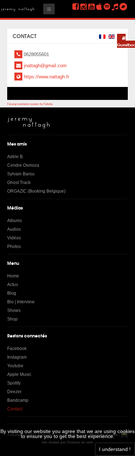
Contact (14, 408)
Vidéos (14, 237)
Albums (14, 220)
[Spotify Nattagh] (107, 6)
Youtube (15, 365)
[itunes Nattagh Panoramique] (99, 6)
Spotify (14, 383)
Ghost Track (19, 182)
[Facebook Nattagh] (75, 6)
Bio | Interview (21, 301)
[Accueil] (28, 122)
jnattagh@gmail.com (45, 65)
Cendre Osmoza (23, 165)
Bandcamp (17, 400)
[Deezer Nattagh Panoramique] (115, 6)
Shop (12, 319)
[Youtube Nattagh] (91, 6)
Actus (12, 284)
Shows (14, 310)
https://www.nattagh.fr (46, 76)
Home (13, 275)
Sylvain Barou (21, 173)
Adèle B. (15, 156)
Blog (11, 293)
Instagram (17, 357)
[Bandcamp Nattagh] (123, 6)
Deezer (14, 391)
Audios (14, 229)
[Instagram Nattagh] (83, 6)
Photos (14, 246)
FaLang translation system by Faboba (30, 104)
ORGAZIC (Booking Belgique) (36, 191)
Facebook (17, 348)
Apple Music (19, 374)
